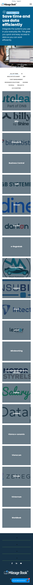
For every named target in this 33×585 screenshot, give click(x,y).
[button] (31, 4)
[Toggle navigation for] (16, 538)
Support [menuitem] (19, 1)
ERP (24, 76)
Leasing (25, 82)
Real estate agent (13, 76)
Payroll (11, 85)
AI (21, 74)
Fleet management (16, 79)
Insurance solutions (12, 82)
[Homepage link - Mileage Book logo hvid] (16, 575)
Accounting (16, 88)
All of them (14, 74)
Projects (20, 85)
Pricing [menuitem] (14, 1)
